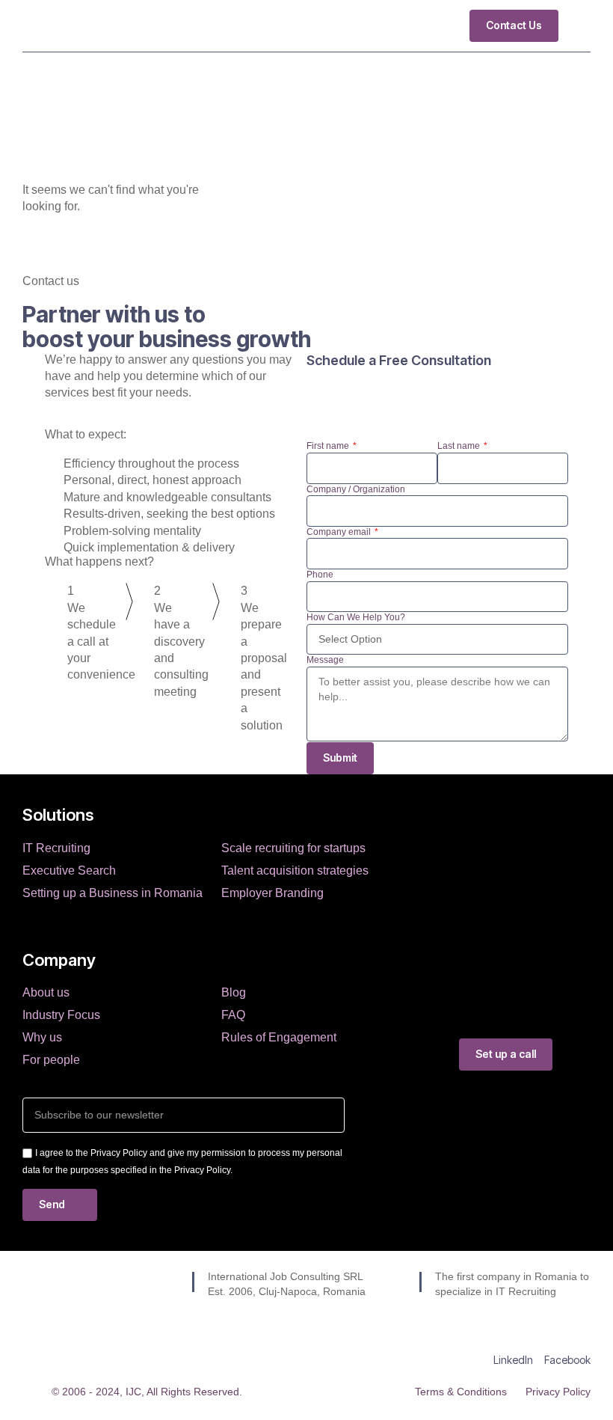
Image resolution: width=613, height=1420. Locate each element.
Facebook (567, 1359)
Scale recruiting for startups (293, 848)
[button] (580, 25)
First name (328, 446)
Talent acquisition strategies (295, 870)
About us (46, 992)
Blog (233, 992)
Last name (459, 446)
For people (51, 1059)
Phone (319, 574)
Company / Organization (355, 489)
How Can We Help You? (355, 617)
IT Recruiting (56, 848)
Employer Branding (272, 893)
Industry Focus (61, 1015)
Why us (42, 1037)
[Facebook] (567, 1337)
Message (325, 660)
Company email (339, 532)
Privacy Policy (558, 1392)
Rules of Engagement (278, 1037)
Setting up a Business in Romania (112, 893)
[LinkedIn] (514, 1337)
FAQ (233, 1015)
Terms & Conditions (461, 1392)
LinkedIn (513, 1359)
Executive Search (69, 870)
